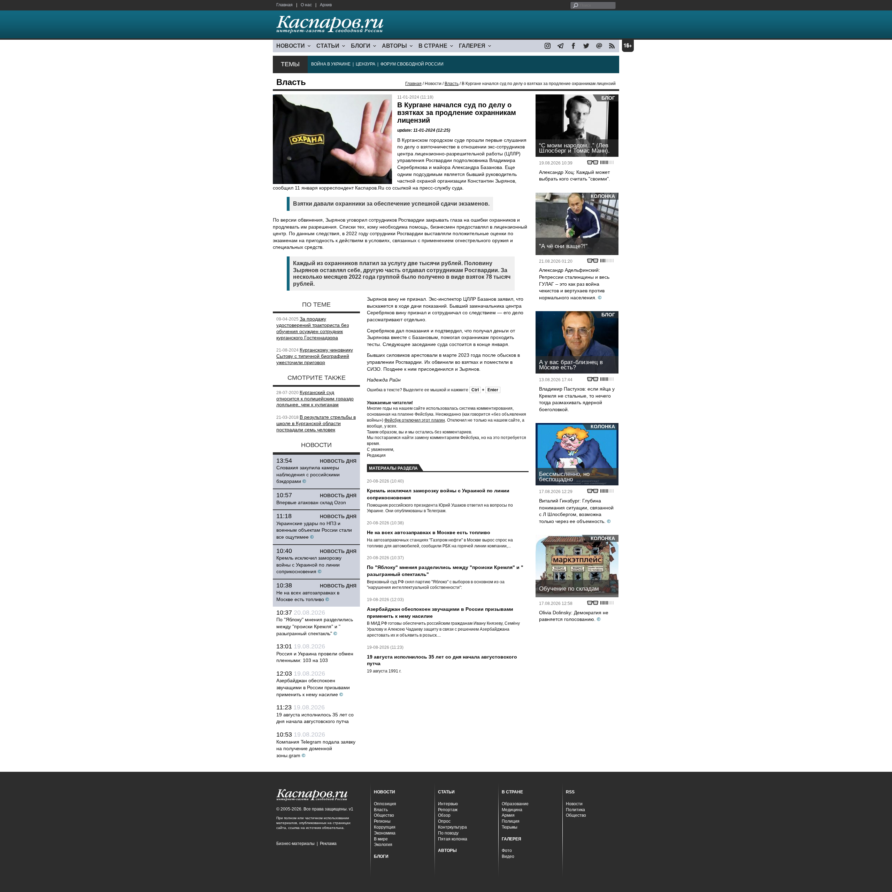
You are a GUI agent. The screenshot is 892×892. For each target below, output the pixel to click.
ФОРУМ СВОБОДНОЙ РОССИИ (412, 64)
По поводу (448, 833)
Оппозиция (385, 803)
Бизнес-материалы (295, 843)
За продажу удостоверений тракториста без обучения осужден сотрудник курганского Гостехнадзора (312, 328)
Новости (574, 803)
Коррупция (384, 827)
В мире (381, 839)
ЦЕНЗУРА (365, 64)
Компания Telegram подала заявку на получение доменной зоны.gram (315, 748)
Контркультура (452, 827)
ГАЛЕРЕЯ (472, 46)
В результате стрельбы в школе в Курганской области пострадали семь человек (316, 423)
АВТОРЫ (394, 46)
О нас (306, 4)
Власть (452, 83)
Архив (326, 4)
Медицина (512, 809)
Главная (284, 4)
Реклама (328, 843)
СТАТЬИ (327, 46)
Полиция (511, 821)
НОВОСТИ (290, 46)
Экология (383, 844)
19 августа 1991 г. (384, 671)
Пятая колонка (452, 839)
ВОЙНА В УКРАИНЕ (331, 64)
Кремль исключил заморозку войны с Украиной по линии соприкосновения (308, 564)
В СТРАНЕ (432, 46)
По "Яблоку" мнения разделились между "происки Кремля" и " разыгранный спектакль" (314, 626)
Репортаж (447, 809)
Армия (508, 815)
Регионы (382, 821)
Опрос (444, 821)
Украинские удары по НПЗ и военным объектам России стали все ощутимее (314, 530)
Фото (507, 850)
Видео (508, 856)
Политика (575, 809)
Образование (515, 803)
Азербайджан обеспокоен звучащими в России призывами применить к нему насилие (313, 687)
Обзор (444, 815)
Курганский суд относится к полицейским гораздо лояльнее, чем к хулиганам (315, 399)
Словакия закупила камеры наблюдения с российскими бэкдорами (308, 474)
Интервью (448, 803)
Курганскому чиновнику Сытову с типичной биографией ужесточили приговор (314, 356)
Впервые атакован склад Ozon (311, 502)
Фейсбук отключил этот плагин (414, 420)
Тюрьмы (509, 827)
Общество (384, 815)
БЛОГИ (360, 46)
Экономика (384, 833)
